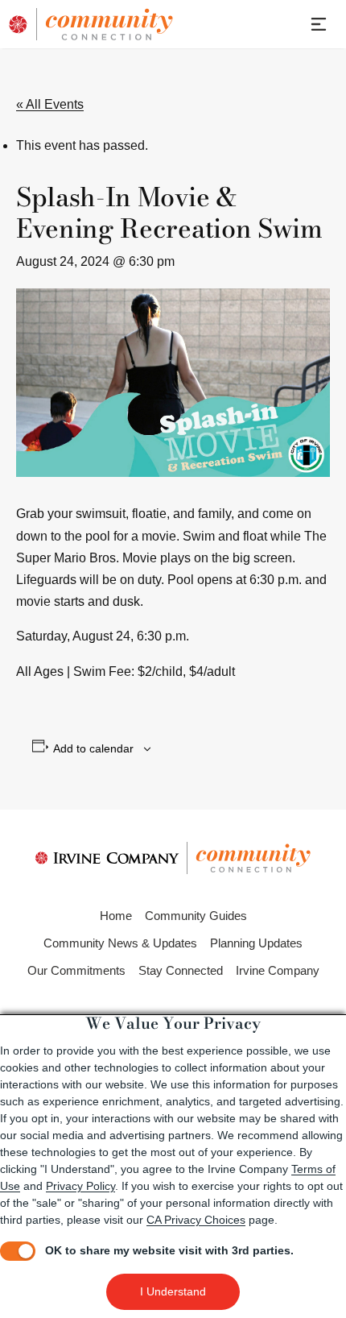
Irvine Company (277, 970)
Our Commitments (76, 970)
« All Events (50, 104)
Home (116, 915)
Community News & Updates (120, 943)
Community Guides (196, 915)
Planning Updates (256, 943)
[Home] (104, 24)
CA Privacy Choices (195, 1219)
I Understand (173, 1291)
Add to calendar (93, 748)
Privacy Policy (80, 1185)
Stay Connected (180, 970)
